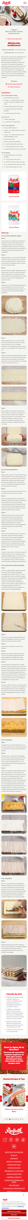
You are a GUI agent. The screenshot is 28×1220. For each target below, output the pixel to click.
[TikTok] (23, 1141)
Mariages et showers (14, 33)
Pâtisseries (20, 31)
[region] (14, 1206)
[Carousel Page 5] (14, 1119)
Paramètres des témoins (14, 1218)
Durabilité (14, 1158)
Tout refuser (14, 1214)
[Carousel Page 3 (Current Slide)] (9, 1119)
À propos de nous (14, 1165)
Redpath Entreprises (14, 1161)
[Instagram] (5, 1141)
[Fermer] (23, 1195)
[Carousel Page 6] (16, 1119)
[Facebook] (11, 1141)
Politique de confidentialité (14, 1188)
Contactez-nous (14, 1168)
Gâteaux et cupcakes (10, 31)
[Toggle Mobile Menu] (24, 3)
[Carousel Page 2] (7, 1119)
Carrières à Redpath (14, 1177)
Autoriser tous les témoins (14, 1211)
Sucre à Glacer (14, 227)
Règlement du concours (14, 1171)
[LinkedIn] (14, 1148)
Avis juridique (14, 1185)
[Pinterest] (17, 1141)
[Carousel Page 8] (20, 1119)
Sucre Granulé (14, 196)
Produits (14, 1155)
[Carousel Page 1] (5, 1119)
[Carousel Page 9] (22, 1119)
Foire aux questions (14, 1174)
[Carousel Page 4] (12, 1119)
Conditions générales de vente (14, 1181)
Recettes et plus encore (14, 1152)
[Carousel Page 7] (18, 1119)
